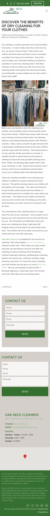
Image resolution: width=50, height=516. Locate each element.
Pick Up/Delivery (22, 37)
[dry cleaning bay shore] (14, 4)
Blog (3, 37)
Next (45, 287)
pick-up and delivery (35, 242)
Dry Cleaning (10, 37)
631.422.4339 (20, 424)
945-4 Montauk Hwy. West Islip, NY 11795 (23, 418)
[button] (25, 457)
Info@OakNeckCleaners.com (25, 427)
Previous (7, 287)
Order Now (37, 3)
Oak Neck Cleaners (17, 35)
